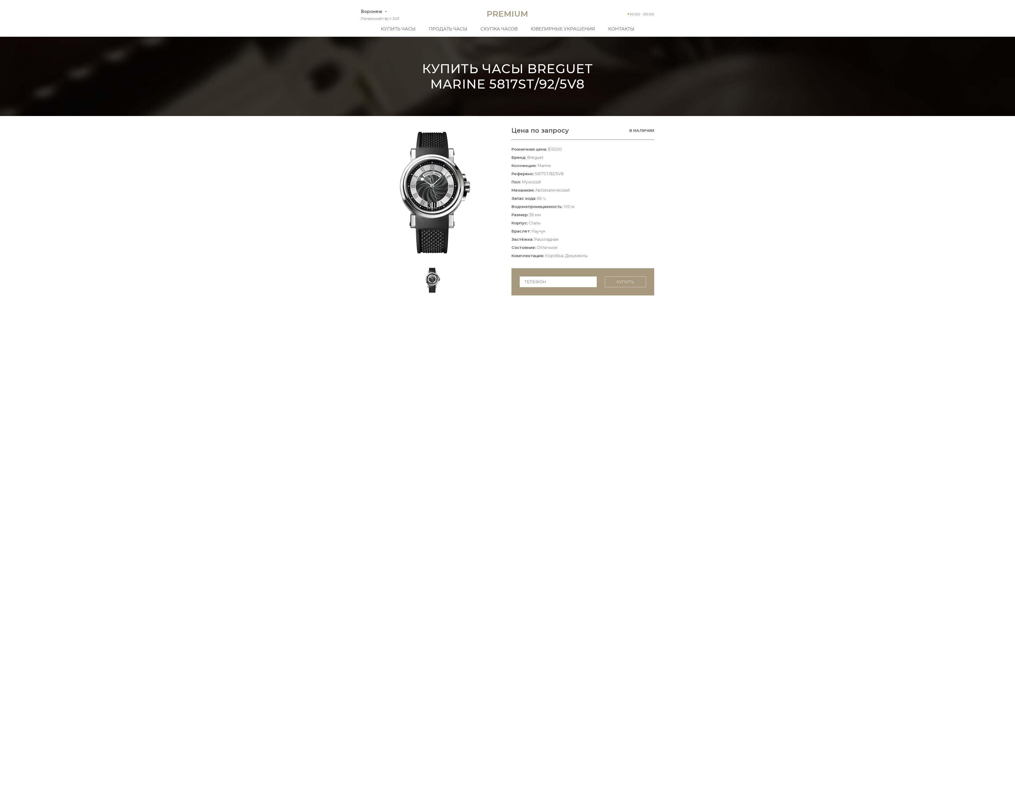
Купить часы (398, 28)
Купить (625, 281)
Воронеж (371, 11)
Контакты (621, 28)
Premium (507, 13)
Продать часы (448, 28)
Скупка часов (499, 28)
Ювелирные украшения (563, 28)
